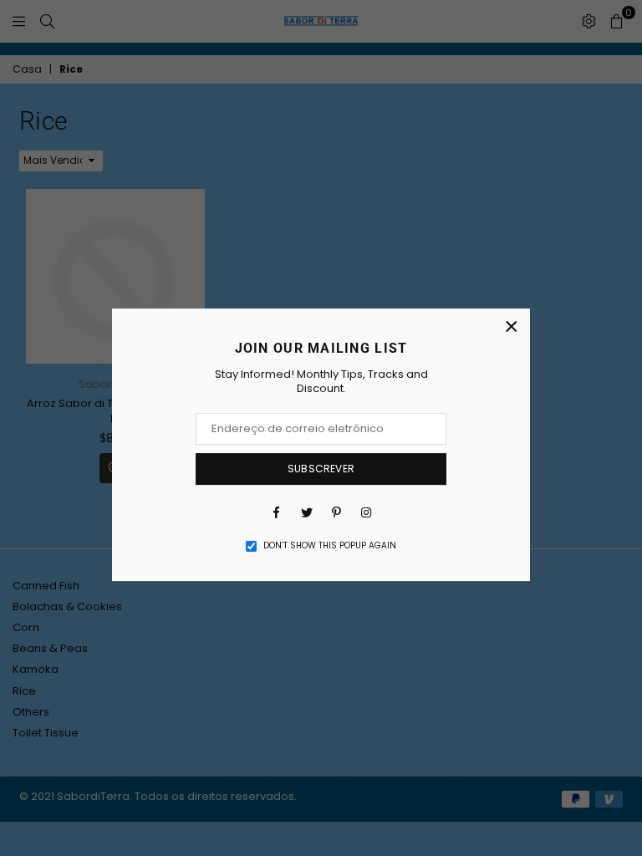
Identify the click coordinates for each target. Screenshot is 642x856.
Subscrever (321, 468)
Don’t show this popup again (329, 546)
